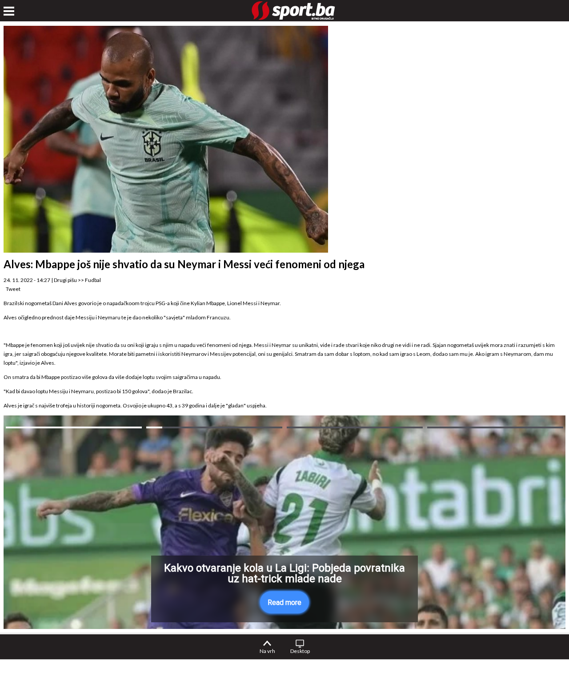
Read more (284, 602)
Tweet (13, 289)
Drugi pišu (65, 280)
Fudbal (93, 280)
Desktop (300, 651)
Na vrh (267, 651)
